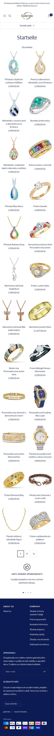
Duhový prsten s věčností (40, 165)
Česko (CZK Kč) (11, 704)
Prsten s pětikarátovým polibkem (40, 537)
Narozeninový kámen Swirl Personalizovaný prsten (40, 246)
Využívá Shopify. (20, 712)
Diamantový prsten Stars (40, 327)
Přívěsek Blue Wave (14, 206)
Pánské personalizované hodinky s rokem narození (40, 455)
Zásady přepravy (37, 629)
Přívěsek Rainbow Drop (14, 244)
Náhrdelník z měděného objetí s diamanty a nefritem (14, 166)
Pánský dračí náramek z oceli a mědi (40, 496)
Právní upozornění (38, 619)
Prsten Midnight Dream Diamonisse (40, 369)
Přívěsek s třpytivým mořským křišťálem (14, 81)
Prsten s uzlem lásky (40, 285)
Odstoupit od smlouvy (39, 644)
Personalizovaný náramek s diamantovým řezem (14, 414)
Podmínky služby (37, 634)
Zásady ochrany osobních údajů (37, 613)
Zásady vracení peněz (39, 639)
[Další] (33, 553)
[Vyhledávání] (10, 16)
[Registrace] (44, 672)
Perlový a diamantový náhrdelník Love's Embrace (40, 81)
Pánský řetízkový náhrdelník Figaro (14, 537)
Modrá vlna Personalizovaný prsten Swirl (14, 371)
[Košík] (49, 16)
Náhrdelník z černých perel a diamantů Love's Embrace (14, 123)
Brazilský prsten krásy (40, 120)
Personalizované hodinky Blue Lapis (40, 414)
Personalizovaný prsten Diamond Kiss (14, 455)
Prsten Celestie (40, 206)
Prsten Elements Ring (14, 495)
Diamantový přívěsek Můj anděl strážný (14, 328)
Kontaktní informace (39, 624)
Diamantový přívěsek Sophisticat (14, 287)
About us (7, 611)
